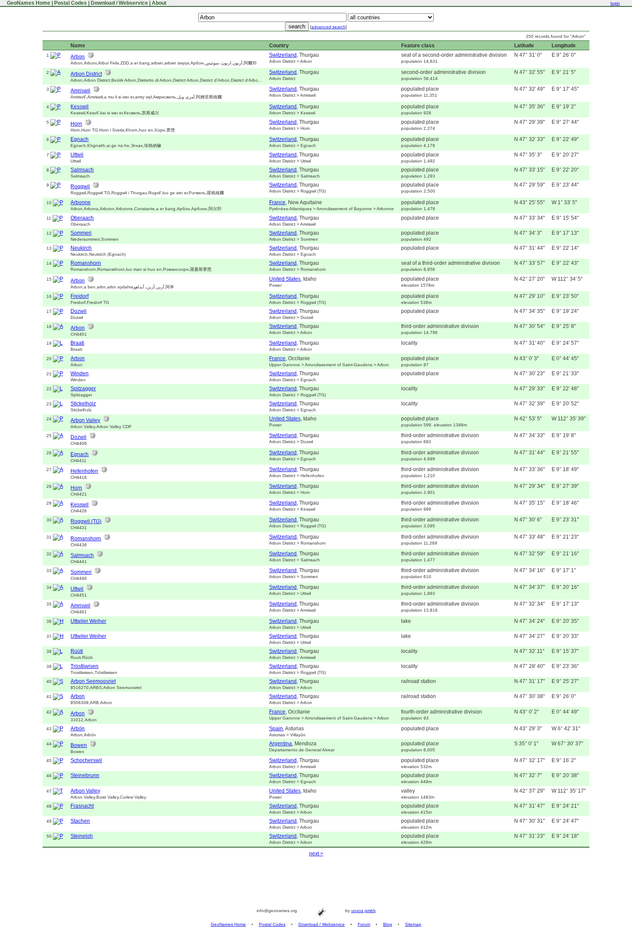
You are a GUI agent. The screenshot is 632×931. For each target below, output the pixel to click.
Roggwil (80, 187)
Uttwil (77, 155)
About (159, 3)
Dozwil (78, 311)
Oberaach (82, 218)
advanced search (328, 26)
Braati (77, 343)
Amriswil (80, 91)
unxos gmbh (363, 910)
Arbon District (86, 74)
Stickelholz (83, 404)
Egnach (80, 139)
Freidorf (80, 296)
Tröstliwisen (84, 666)
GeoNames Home (28, 3)
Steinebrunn (85, 775)
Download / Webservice (119, 3)
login (615, 3)
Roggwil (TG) (86, 521)
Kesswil (80, 107)
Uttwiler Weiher (88, 621)
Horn (76, 124)
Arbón (78, 729)
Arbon (78, 57)
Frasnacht (82, 806)
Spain (276, 729)
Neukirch (81, 248)
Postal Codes (70, 3)
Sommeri (81, 233)
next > (316, 854)
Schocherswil (86, 760)
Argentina (280, 744)
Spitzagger (83, 389)
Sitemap (413, 924)
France (277, 202)
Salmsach (82, 170)
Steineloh (82, 836)
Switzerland (283, 55)
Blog (387, 924)
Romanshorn (86, 263)
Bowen (79, 745)
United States (285, 279)
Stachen (80, 821)
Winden (80, 374)
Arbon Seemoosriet (93, 681)
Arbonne (81, 202)
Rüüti (77, 651)
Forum (364, 924)
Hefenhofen (84, 471)
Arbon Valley (85, 420)
